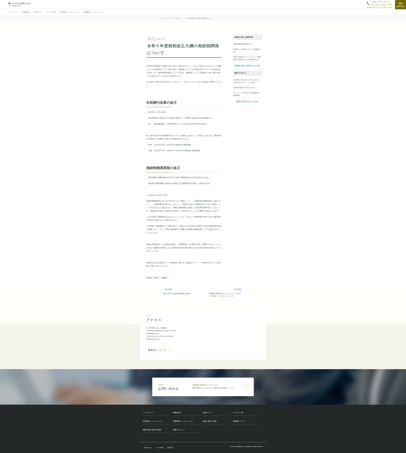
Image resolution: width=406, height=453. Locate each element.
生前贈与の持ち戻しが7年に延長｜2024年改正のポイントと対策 (247, 81)
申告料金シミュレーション (69, 12)
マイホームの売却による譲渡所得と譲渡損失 (247, 94)
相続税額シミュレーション (93, 12)
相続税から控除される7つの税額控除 (246, 50)
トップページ (13, 12)
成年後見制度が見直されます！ (245, 87)
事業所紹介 (26, 12)
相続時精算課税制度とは (242, 44)
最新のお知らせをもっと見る (247, 101)
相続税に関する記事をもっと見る (247, 65)
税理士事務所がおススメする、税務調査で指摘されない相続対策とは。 (247, 58)
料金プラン (38, 12)
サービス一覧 (51, 12)
